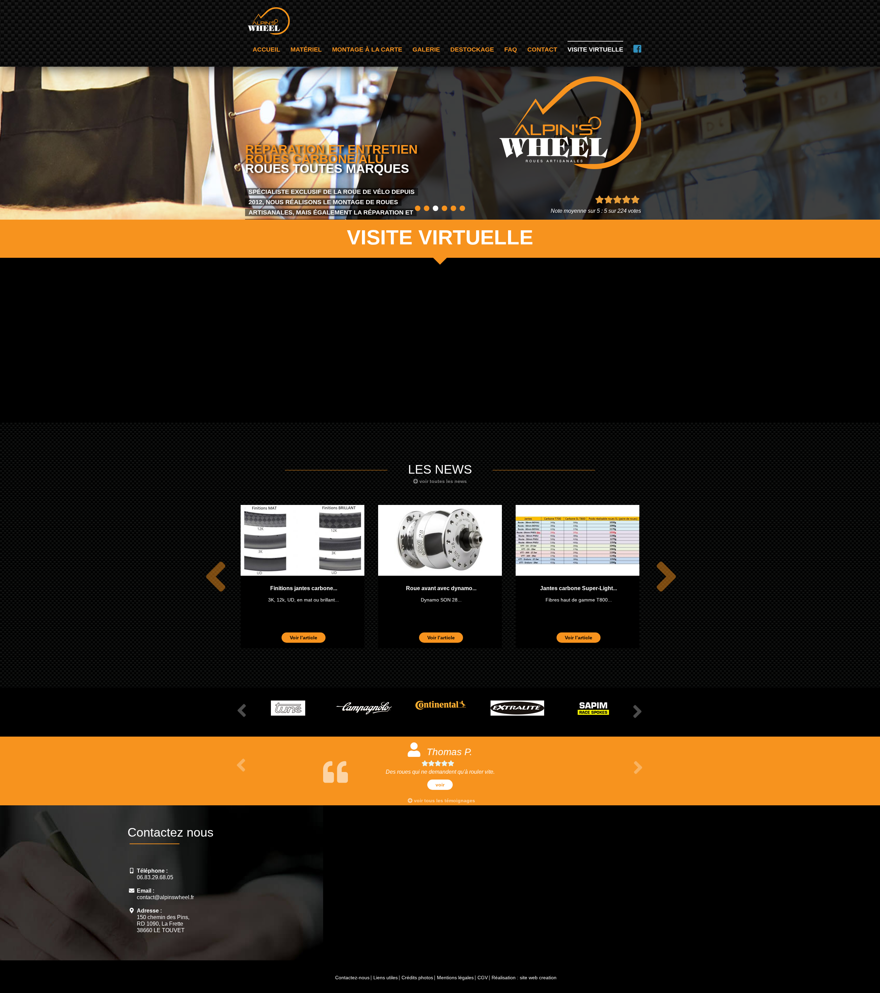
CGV (482, 977)
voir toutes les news (442, 481)
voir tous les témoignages (443, 800)
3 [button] (435, 208)
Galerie (426, 49)
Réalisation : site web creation (524, 977)
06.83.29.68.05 (155, 877)
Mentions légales (455, 977)
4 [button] (444, 208)
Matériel (306, 49)
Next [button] (662, 576)
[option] (302, 576)
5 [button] (453, 208)
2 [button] (426, 208)
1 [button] (417, 208)
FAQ (510, 49)
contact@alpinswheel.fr (165, 897)
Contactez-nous (352, 977)
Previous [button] (212, 576)
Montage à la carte (367, 49)
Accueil (266, 49)
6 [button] (462, 208)
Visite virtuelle (595, 49)
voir (468, 784)
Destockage (472, 49)
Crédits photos (417, 977)
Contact (542, 49)
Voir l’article (303, 637)
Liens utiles (385, 977)
